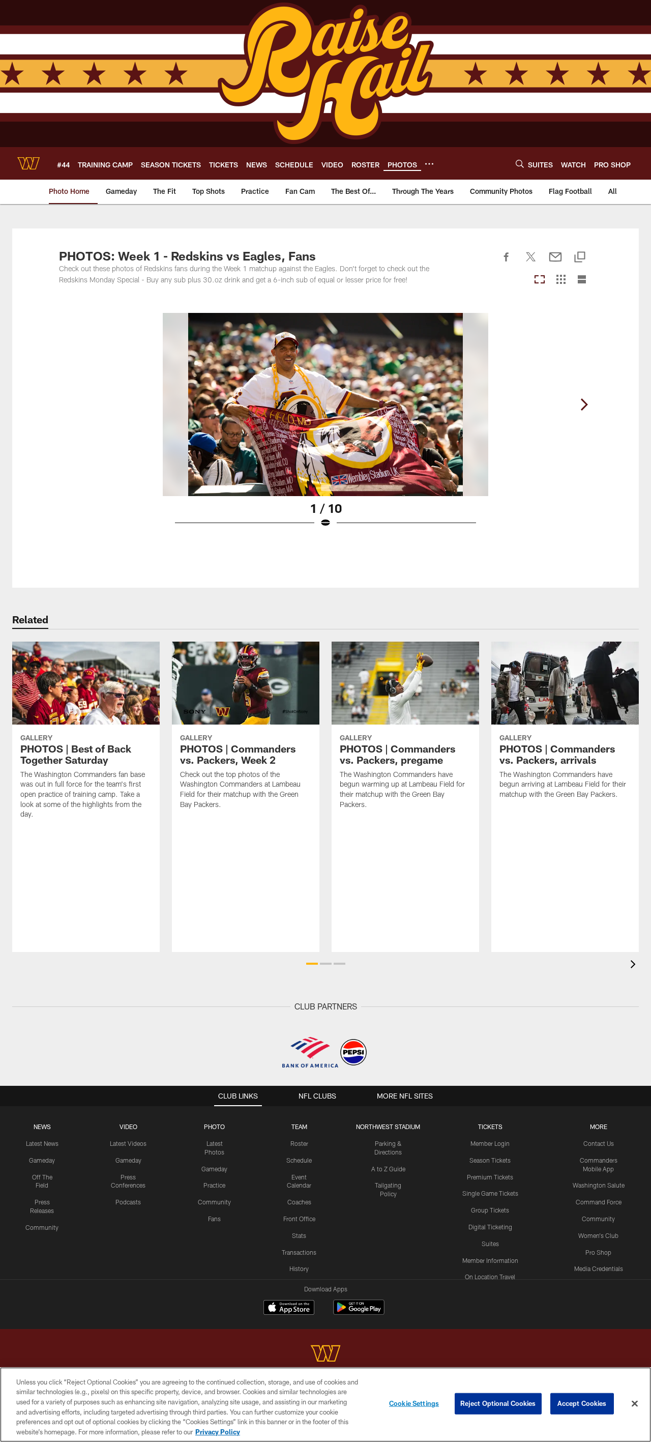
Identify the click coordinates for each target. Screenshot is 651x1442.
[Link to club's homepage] (28, 163)
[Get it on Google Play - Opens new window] (359, 1312)
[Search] (520, 163)
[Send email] (555, 262)
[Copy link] (580, 258)
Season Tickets (490, 1160)
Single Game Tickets (490, 1193)
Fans (214, 1218)
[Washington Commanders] (325, 1354)
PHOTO (214, 1126)
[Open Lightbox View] (325, 427)
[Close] (635, 1404)
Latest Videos (128, 1143)
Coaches (299, 1201)
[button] (312, 963)
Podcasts (128, 1201)
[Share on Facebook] (506, 262)
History (299, 1268)
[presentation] (635, 965)
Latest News (42, 1143)
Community (41, 1227)
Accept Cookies (582, 1403)
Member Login (490, 1143)
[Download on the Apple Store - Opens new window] (289, 1308)
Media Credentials (598, 1268)
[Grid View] (561, 280)
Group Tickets (490, 1210)
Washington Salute (599, 1185)
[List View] (582, 280)
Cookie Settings (414, 1403)
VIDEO (128, 1126)
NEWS (42, 1126)
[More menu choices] (429, 164)
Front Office (299, 1218)
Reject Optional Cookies (498, 1403)
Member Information (490, 1260)
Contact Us (598, 1143)
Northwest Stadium (388, 1126)
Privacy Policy (217, 1431)
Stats (299, 1235)
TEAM (299, 1126)
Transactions (299, 1252)
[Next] (584, 404)
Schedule (299, 1160)
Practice (214, 1185)
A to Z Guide (388, 1168)
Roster (299, 1143)
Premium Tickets (490, 1176)
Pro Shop (598, 1252)
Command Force (599, 1201)
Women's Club (598, 1235)
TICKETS (490, 1126)
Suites (490, 1243)
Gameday (42, 1160)
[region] (325, 1404)
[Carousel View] (539, 280)
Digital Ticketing (490, 1226)
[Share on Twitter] (531, 262)
